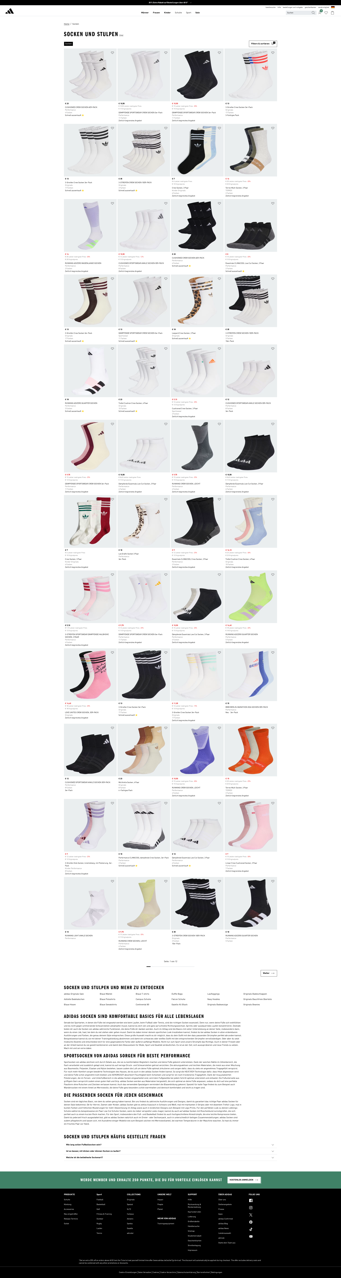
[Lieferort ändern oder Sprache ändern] (333, 7)
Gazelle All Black (180, 1005)
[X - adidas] (263, 1215)
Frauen (156, 13)
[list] (156, 44)
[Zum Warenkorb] (332, 13)
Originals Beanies (251, 1005)
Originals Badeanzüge (217, 1005)
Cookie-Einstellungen (128, 1272)
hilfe (279, 7)
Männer (145, 13)
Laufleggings (213, 994)
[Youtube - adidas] (263, 1236)
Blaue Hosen (70, 1005)
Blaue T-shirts (142, 994)
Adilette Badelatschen (74, 999)
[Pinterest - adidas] (263, 1222)
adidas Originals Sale (74, 994)
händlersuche (270, 7)
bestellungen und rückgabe (293, 7)
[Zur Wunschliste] (326, 13)
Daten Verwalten (144, 1272)
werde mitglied (323, 7)
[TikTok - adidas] (263, 1229)
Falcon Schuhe (178, 999)
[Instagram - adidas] (263, 1208)
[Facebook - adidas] (263, 1200)
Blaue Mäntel (106, 994)
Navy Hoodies (213, 999)
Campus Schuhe (143, 999)
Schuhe (178, 13)
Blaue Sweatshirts (108, 1005)
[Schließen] (149, 1272)
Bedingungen (216, 1272)
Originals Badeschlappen (255, 994)
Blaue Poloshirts (107, 999)
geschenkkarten (310, 7)
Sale (197, 13)
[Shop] (9, 11)
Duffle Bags (177, 994)
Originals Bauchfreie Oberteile (257, 999)
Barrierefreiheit (203, 1272)
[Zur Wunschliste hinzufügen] (112, 53)
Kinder (167, 13)
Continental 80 (142, 1005)
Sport (188, 13)
